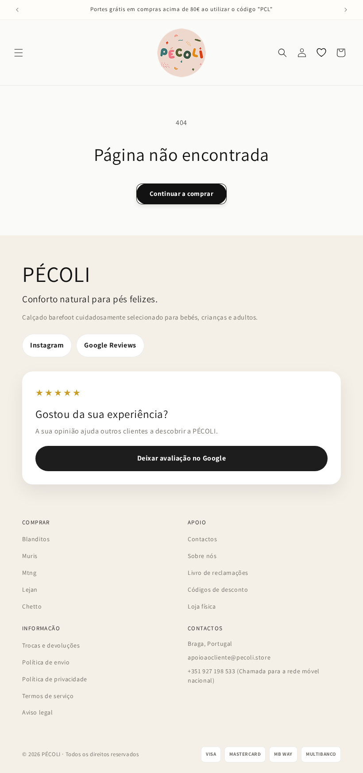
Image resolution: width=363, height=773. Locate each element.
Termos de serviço (47, 696)
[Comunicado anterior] (17, 10)
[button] (18, 52)
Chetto (32, 606)
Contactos (202, 539)
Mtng (29, 573)
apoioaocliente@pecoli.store (229, 657)
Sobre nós (202, 556)
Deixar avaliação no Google (181, 458)
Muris (30, 556)
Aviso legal (37, 712)
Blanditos (36, 539)
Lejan (30, 589)
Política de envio (46, 662)
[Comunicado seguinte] (345, 10)
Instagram (47, 345)
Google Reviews (110, 345)
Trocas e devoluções (51, 645)
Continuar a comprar (181, 193)
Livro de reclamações (218, 573)
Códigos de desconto (218, 589)
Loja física (202, 606)
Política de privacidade (54, 679)
